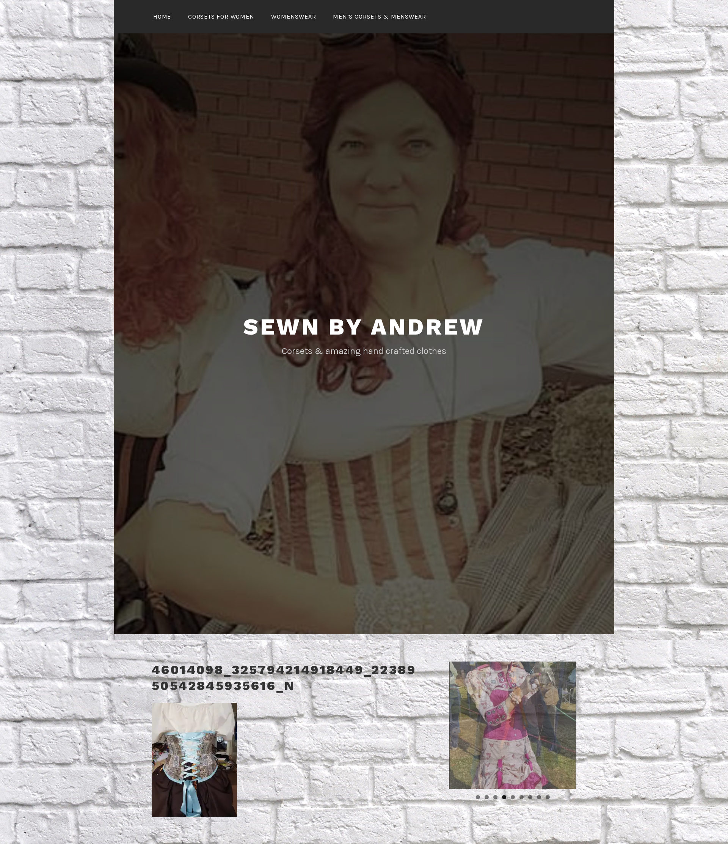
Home (162, 16)
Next (589, 723)
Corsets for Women (221, 16)
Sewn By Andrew (363, 326)
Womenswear (293, 16)
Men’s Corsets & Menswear (379, 16)
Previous (435, 723)
